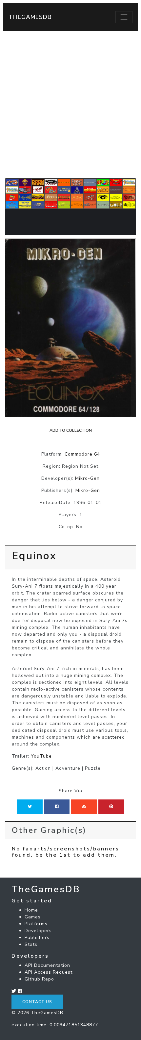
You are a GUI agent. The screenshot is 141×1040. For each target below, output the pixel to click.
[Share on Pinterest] (111, 806)
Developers (38, 931)
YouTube (41, 756)
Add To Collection (71, 430)
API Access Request (48, 972)
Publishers (37, 937)
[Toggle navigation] (123, 17)
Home (31, 910)
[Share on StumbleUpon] (84, 806)
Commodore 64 (82, 454)
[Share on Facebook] (57, 806)
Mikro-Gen (87, 478)
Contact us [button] (37, 1001)
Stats (31, 944)
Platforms (36, 924)
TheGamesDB (30, 17)
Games (33, 917)
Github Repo (39, 979)
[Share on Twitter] (30, 806)
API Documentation (47, 965)
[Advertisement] (70, 104)
